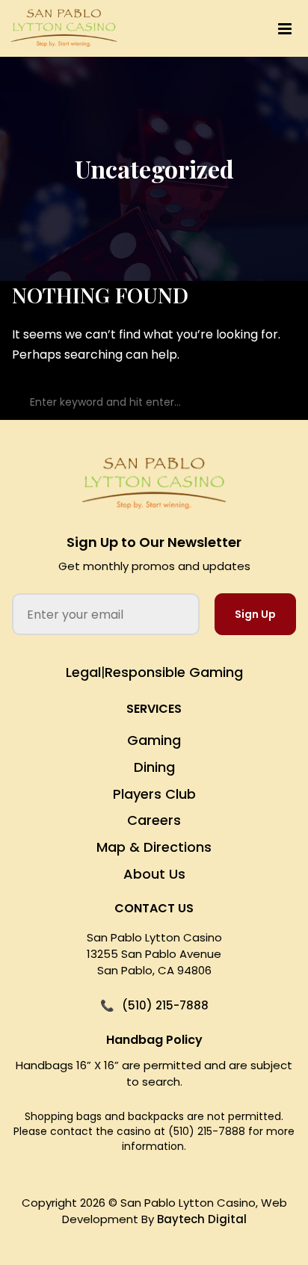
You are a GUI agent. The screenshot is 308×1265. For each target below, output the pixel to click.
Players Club (154, 794)
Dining (154, 767)
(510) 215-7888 (165, 1005)
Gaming (154, 740)
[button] (227, 29)
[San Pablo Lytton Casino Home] (154, 483)
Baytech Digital (202, 1219)
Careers (154, 820)
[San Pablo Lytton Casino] (64, 28)
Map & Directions (154, 847)
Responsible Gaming (174, 672)
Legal (83, 672)
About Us (154, 874)
